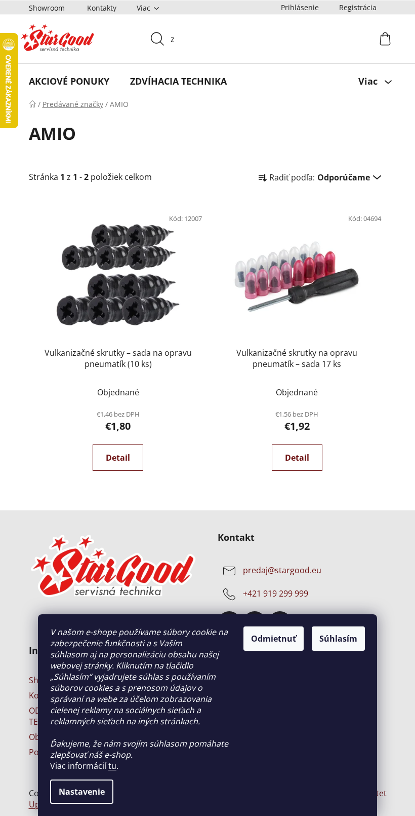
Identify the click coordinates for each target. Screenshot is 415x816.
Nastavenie (78, 791)
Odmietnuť (270, 638)
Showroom (43, 8)
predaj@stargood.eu (278, 570)
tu (109, 765)
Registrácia (353, 7)
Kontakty (97, 8)
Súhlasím (335, 638)
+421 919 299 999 (272, 593)
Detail (114, 457)
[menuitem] (65, 81)
